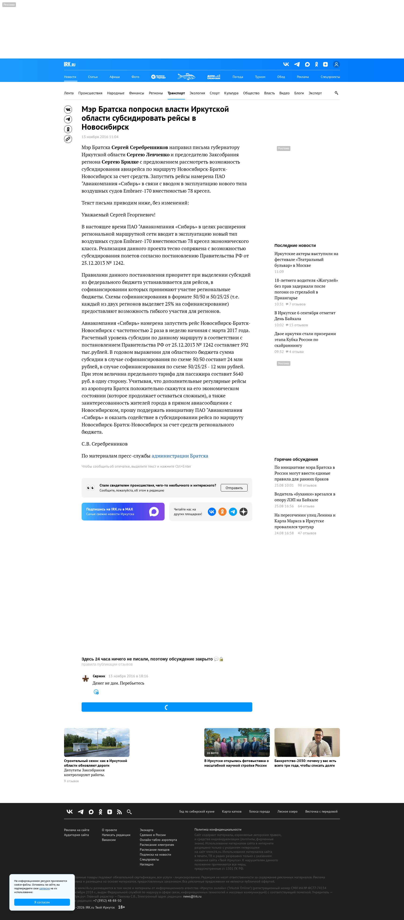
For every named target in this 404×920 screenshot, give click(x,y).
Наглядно (147, 864)
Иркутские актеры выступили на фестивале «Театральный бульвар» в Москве (306, 259)
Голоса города (259, 811)
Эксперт (315, 93)
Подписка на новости (155, 854)
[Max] (307, 64)
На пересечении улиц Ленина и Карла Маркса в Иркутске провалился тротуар (304, 520)
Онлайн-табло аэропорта (158, 840)
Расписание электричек (157, 845)
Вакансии (109, 840)
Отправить (234, 487)
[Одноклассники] (316, 64)
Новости (70, 77)
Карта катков (232, 811)
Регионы (156, 93)
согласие (44, 888)
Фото (135, 77)
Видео (284, 93)
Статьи (93, 77)
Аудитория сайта (76, 835)
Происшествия (90, 93)
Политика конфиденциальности (218, 829)
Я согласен (42, 902)
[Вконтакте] (286, 64)
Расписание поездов (155, 849)
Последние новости (295, 245)
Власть (269, 93)
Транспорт (176, 93)
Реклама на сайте (76, 830)
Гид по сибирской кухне (196, 811)
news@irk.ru (192, 896)
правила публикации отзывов (107, 664)
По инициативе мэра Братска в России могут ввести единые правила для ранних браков (304, 473)
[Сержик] (86, 678)
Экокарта (146, 830)
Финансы (136, 93)
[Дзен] (325, 64)
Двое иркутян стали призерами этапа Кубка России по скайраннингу (305, 339)
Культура (231, 93)
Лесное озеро (288, 811)
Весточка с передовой (321, 811)
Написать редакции (116, 835)
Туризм (260, 77)
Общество (251, 93)
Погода (238, 77)
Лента (69, 93)
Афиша (115, 77)
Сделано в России (153, 835)
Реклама (303, 77)
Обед (281, 77)
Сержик (99, 676)
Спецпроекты (330, 77)
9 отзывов (71, 781)
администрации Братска (180, 456)
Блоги (299, 93)
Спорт (215, 93)
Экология (197, 93)
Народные (115, 93)
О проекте (109, 830)
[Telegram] (297, 64)
